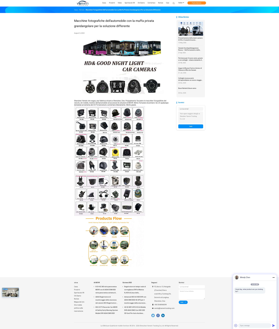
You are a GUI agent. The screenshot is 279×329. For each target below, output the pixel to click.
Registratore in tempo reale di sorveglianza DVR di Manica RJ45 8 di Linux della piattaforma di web (135, 290)
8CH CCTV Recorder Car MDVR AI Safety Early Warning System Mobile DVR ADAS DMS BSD (106, 310)
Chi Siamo (77, 296)
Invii (190, 126)
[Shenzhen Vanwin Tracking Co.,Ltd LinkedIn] (163, 315)
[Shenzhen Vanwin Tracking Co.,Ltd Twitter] (153, 315)
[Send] (273, 325)
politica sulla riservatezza (78, 309)
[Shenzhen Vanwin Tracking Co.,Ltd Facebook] (158, 315)
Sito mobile (78, 305)
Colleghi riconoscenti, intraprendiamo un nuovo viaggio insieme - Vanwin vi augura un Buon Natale (190, 79)
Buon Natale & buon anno (187, 88)
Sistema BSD (127, 282)
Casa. (76, 286)
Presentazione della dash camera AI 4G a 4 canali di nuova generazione (190, 39)
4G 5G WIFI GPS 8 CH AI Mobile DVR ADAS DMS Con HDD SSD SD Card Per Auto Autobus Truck (135, 310)
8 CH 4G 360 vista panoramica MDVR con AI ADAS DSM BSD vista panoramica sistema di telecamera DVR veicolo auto (106, 290)
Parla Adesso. (197, 3)
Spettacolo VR (79, 293)
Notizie (76, 299)
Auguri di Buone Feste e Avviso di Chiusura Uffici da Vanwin (190, 69)
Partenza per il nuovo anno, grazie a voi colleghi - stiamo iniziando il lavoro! (190, 59)
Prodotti (77, 290)
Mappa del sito (79, 302)
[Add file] (235, 325)
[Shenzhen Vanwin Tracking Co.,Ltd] (82, 3)
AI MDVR (97, 282)
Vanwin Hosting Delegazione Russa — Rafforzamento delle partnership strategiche (189, 49)
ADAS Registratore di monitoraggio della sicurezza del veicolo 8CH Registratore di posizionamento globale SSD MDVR (106, 300)
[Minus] (273, 277)
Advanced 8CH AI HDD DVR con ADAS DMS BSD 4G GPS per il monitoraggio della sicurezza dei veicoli (135, 300)
